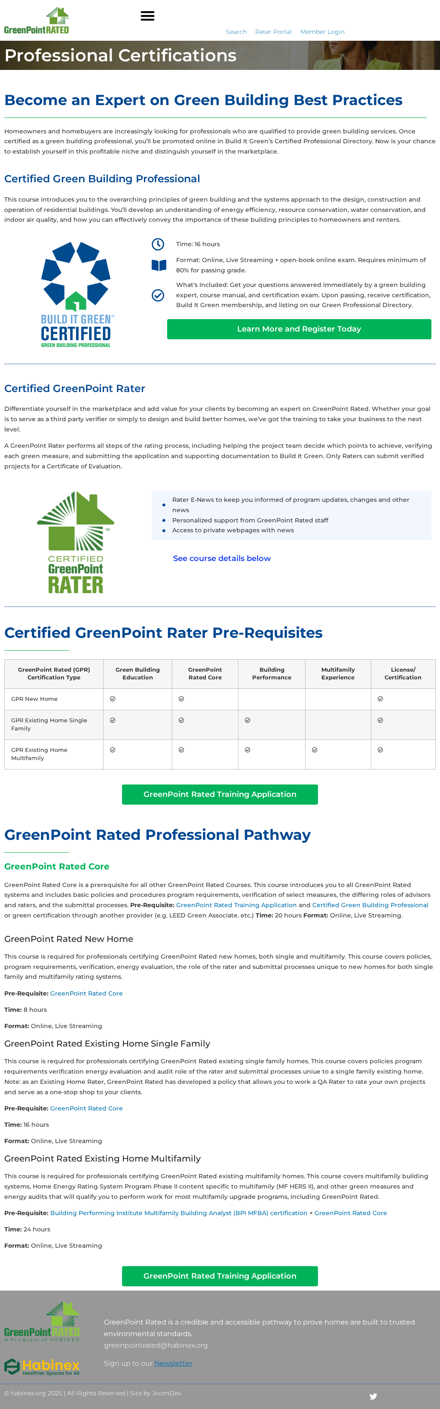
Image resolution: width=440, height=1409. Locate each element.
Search (236, 32)
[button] (147, 15)
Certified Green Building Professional (370, 905)
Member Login (322, 32)
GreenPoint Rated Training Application (236, 905)
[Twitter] (373, 1397)
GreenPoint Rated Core (86, 993)
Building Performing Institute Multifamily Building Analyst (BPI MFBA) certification (179, 1213)
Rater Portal (273, 32)
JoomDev (166, 1393)
